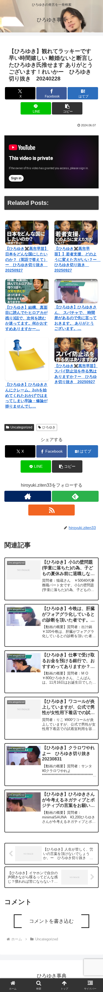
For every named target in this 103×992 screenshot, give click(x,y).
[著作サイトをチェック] (27, 496)
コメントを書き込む (51, 921)
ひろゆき (48, 427)
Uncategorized (21, 427)
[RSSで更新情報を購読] (51, 510)
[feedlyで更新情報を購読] (75, 496)
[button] (67, 108)
